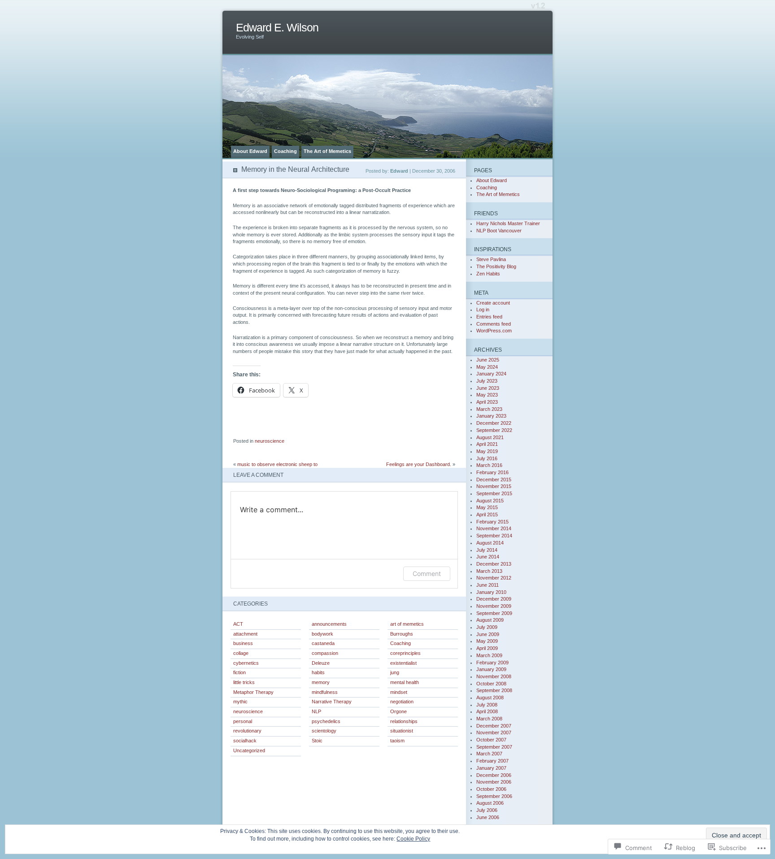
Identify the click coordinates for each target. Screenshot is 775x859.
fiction (239, 672)
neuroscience (269, 441)
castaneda (323, 643)
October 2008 (491, 683)
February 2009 (492, 662)
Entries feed (489, 316)
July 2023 (486, 381)
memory (321, 682)
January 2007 (491, 768)
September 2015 (494, 493)
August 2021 (490, 437)
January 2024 (491, 373)
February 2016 (492, 472)
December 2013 (493, 564)
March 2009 (489, 655)
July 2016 (486, 458)
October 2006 (491, 789)
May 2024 (487, 367)
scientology (324, 730)
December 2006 (493, 775)
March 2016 (489, 465)
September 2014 (494, 535)
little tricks (244, 682)
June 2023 (487, 388)
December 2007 (493, 725)
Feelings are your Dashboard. (418, 464)
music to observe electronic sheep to (277, 464)
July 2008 (486, 704)
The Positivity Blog (496, 266)
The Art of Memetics (327, 151)
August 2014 (490, 542)
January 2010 (491, 592)
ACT (238, 624)
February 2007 (492, 760)
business (243, 643)
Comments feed (493, 324)
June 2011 (487, 585)
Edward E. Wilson (277, 28)
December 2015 (493, 479)
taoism (397, 740)
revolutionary (247, 730)
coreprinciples (405, 653)
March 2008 (489, 718)
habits (318, 672)
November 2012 (493, 577)
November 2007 (493, 732)
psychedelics (326, 721)
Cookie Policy (413, 839)
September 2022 (494, 430)
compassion (325, 653)
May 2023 (487, 394)
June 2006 (487, 817)
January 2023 (491, 416)
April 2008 (487, 711)
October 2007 (491, 739)
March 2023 (489, 409)
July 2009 (486, 627)
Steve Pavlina (491, 259)
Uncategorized (249, 750)
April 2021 (487, 444)
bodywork (322, 634)
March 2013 (489, 571)
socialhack (245, 740)
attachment (245, 634)
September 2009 (494, 613)
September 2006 (494, 796)
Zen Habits (488, 273)
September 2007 (494, 747)
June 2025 (487, 359)
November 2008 (493, 676)
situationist (401, 730)
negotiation (402, 701)
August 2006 (490, 803)
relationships (404, 721)
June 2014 (487, 556)
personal (242, 721)
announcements (329, 624)
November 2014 (493, 528)
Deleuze (321, 663)
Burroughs (401, 634)
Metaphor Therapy (253, 692)
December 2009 (493, 599)
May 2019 (487, 451)
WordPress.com (494, 330)
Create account (493, 302)
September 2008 (494, 690)
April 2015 (487, 514)
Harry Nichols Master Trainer (508, 223)
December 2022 (493, 423)
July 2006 (486, 810)
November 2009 (493, 606)
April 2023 (487, 402)
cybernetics (246, 663)
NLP (316, 711)
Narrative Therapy (332, 701)
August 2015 (490, 500)
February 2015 (492, 521)
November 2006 (493, 782)
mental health (404, 682)
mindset (398, 692)
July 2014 (486, 550)
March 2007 (489, 753)
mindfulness (325, 692)
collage (240, 653)
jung (394, 672)
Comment (427, 573)
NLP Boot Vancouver (499, 230)
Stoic (317, 740)
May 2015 (487, 507)
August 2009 (490, 620)
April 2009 (487, 648)
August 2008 (490, 697)
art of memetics (407, 624)
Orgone (398, 711)
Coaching (285, 151)
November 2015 (493, 486)
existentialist (403, 663)
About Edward (250, 151)
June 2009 (487, 634)
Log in (482, 309)
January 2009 (491, 669)
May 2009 (487, 641)
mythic (240, 701)
